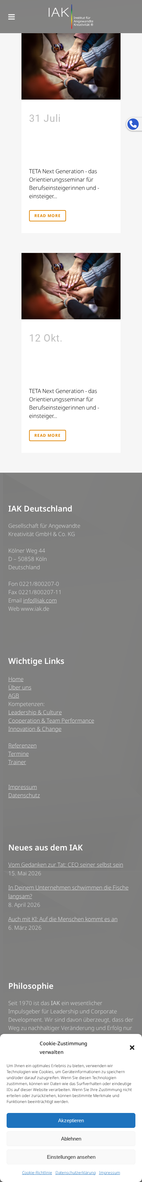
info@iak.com (40, 600)
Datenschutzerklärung (75, 1172)
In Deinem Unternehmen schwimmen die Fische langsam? (68, 892)
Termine (18, 753)
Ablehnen (71, 1139)
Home (15, 679)
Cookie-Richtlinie (37, 1172)
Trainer (17, 762)
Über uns (19, 687)
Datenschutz (24, 795)
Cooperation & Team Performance (51, 720)
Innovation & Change (34, 729)
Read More (47, 215)
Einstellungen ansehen (71, 1157)
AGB (13, 695)
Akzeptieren (71, 1120)
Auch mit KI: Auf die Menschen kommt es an (63, 919)
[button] (132, 1047)
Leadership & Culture (35, 712)
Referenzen (22, 745)
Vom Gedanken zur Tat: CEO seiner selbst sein (65, 864)
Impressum (109, 1172)
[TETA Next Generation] (71, 66)
